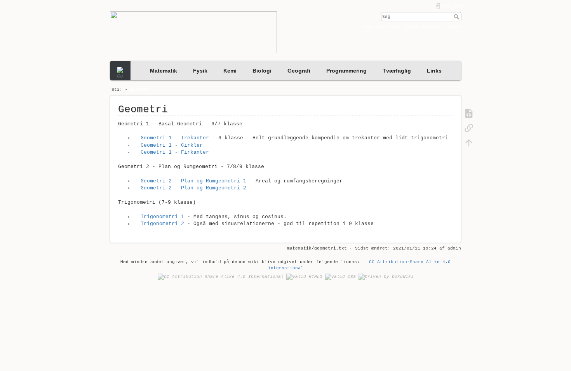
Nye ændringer (382, 26)
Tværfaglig (397, 71)
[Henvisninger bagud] (469, 128)
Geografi (298, 71)
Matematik (163, 71)
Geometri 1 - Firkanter (175, 152)
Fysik (200, 71)
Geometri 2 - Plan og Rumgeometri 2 (193, 188)
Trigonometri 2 (162, 224)
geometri (140, 89)
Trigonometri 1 (162, 217)
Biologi (262, 71)
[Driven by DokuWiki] (386, 276)
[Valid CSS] (340, 276)
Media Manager (422, 26)
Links (434, 71)
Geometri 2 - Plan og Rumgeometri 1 (193, 181)
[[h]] (196, 32)
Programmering (346, 71)
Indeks (453, 26)
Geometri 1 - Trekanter (175, 138)
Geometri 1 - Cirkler (171, 145)
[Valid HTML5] (304, 276)
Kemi (230, 71)
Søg (457, 16)
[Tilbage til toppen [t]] (469, 142)
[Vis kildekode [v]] (469, 113)
